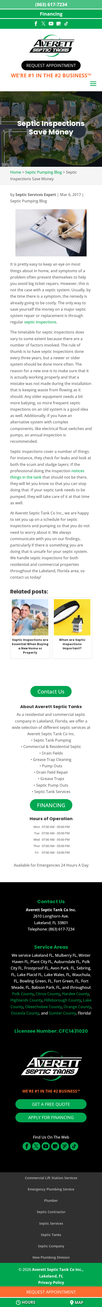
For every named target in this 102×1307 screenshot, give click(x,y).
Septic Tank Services (52, 791)
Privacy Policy (51, 1282)
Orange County (77, 1006)
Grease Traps (52, 778)
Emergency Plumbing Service (51, 1189)
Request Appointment (51, 65)
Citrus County (48, 993)
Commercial (34, 746)
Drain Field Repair (52, 772)
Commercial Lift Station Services (51, 1178)
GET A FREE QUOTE (51, 1104)
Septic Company (51, 1246)
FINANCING (51, 805)
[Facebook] (35, 24)
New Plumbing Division (51, 1257)
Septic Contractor (51, 1212)
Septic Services (51, 1223)
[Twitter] (43, 24)
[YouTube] (51, 24)
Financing (51, 14)
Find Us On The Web (51, 1137)
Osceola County (25, 1013)
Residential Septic (65, 746)
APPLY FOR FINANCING (51, 1117)
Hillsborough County (62, 1000)
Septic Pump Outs (52, 785)
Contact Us (51, 691)
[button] (93, 84)
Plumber (51, 1200)
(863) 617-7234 (51, 4)
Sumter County (62, 1013)
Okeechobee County (43, 1006)
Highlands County (26, 1000)
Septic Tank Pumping (52, 740)
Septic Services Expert (35, 194)
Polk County (23, 993)
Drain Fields (52, 753)
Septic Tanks (51, 1234)
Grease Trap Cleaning (52, 759)
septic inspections (40, 322)
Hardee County (75, 993)
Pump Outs (52, 765)
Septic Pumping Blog (28, 201)
